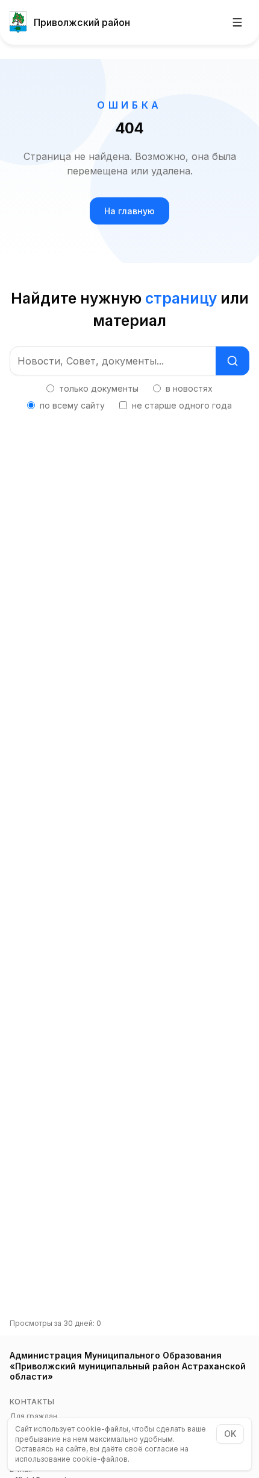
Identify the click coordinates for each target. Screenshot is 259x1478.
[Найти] (232, 360)
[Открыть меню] (237, 22)
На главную (129, 211)
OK (230, 1434)
